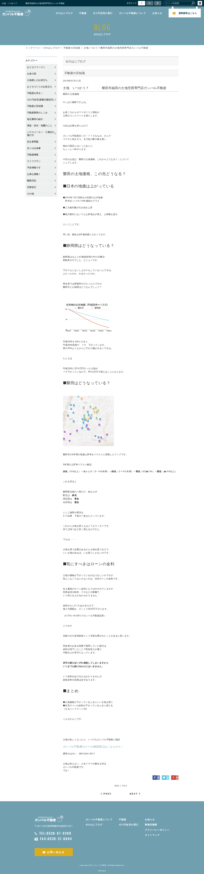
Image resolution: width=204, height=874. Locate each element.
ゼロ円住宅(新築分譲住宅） (41, 99)
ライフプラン (34, 161)
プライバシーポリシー (157, 829)
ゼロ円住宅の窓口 (103, 13)
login (200, 3)
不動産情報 (33, 154)
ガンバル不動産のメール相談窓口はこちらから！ (93, 746)
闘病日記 (31, 180)
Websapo (102, 871)
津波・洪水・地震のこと (39, 125)
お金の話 (31, 73)
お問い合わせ (56, 852)
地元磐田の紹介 (35, 119)
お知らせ (157, 13)
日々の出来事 (34, 148)
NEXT (134, 793)
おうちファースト (36, 67)
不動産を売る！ (35, 92)
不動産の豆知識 (35, 105)
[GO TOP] (196, 841)
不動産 (83, 13)
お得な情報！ (34, 174)
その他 (31, 193)
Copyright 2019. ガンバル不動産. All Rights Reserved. (102, 865)
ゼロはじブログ (64, 13)
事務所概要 (151, 824)
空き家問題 (33, 141)
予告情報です (34, 167)
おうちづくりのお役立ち (39, 86)
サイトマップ (152, 834)
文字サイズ (132, 3)
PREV (107, 793)
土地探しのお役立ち (37, 80)
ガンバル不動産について (132, 13)
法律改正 (31, 187)
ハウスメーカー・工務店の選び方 (41, 133)
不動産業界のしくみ (37, 112)
